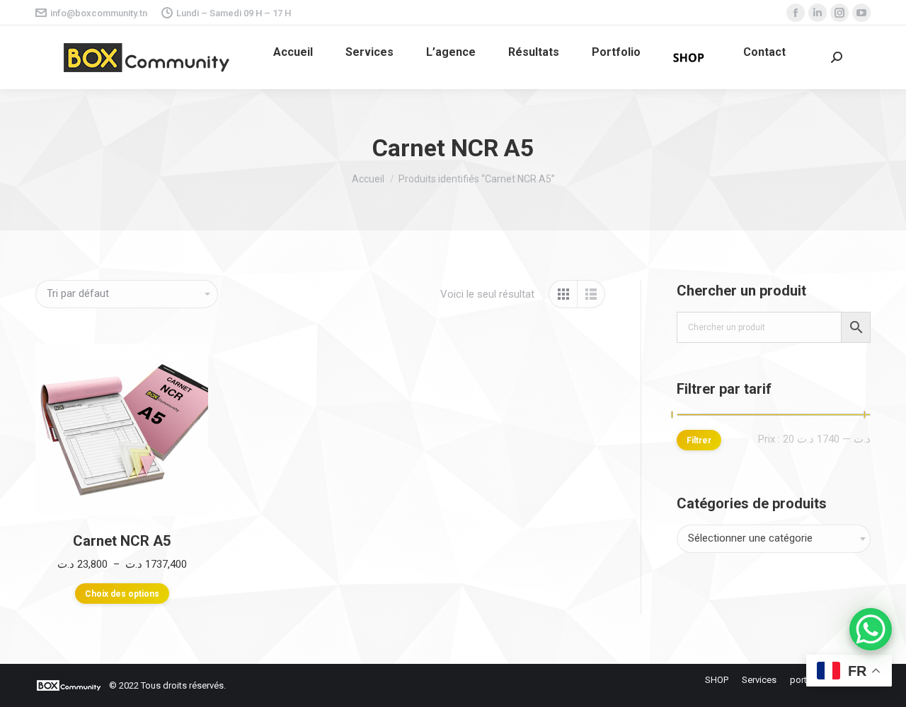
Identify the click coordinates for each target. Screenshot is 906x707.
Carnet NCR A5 (122, 540)
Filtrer (699, 440)
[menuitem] (293, 52)
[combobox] (774, 539)
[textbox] (750, 539)
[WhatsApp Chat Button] (870, 629)
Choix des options (122, 594)
